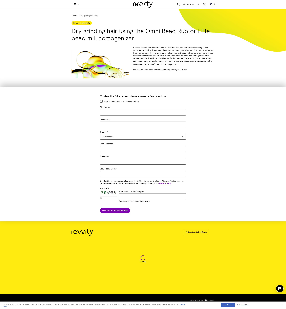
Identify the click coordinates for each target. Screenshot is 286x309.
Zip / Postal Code (108, 168)
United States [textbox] (108, 137)
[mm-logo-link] (143, 4)
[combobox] (143, 137)
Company (104, 156)
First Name (105, 107)
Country (103, 132)
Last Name (104, 119)
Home (75, 15)
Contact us (188, 4)
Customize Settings (243, 305)
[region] (143, 305)
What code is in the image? (131, 191)
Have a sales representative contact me (121, 101)
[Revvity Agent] (279, 288)
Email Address (106, 143)
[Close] (282, 305)
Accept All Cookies (227, 305)
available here (165, 183)
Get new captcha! (101, 198)
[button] (198, 4)
